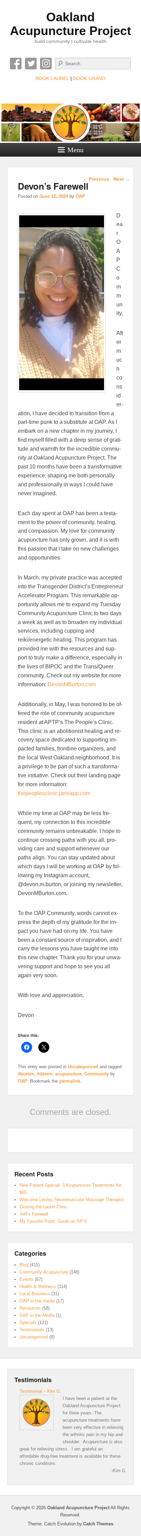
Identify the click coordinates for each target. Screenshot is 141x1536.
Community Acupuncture (44, 1272)
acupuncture (68, 1073)
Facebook (16, 63)
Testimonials (32, 1329)
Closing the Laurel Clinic (43, 1206)
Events (27, 1279)
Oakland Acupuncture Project (70, 24)
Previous (95, 179)
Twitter (31, 63)
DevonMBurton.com (72, 684)
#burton (26, 1073)
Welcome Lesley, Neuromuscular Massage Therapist (72, 1199)
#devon (44, 1073)
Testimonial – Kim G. (40, 1391)
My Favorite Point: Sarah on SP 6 (53, 1221)
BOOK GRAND (89, 78)
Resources (30, 1308)
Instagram (46, 63)
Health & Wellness (38, 1286)
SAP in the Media (37, 1315)
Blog (24, 1264)
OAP (80, 196)
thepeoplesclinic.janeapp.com (54, 793)
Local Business (35, 1293)
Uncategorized (83, 1066)
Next (121, 179)
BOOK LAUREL (52, 78)
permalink (69, 1081)
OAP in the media (37, 1300)
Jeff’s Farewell (34, 1214)
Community (96, 1073)
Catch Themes (98, 1523)
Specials (28, 1322)
